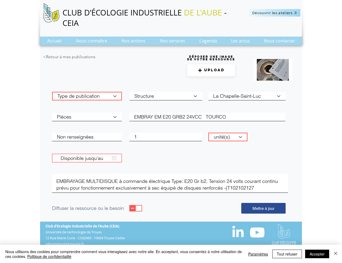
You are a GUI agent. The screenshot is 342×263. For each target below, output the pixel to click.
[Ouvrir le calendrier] (114, 158)
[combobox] (247, 96)
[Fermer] (335, 254)
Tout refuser (287, 254)
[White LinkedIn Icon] (238, 231)
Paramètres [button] (258, 254)
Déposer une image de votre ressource (211, 58)
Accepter (317, 254)
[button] (91, 43)
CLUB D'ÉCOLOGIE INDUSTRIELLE (123, 12)
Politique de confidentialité (49, 256)
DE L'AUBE (203, 12)
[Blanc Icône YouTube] (257, 232)
